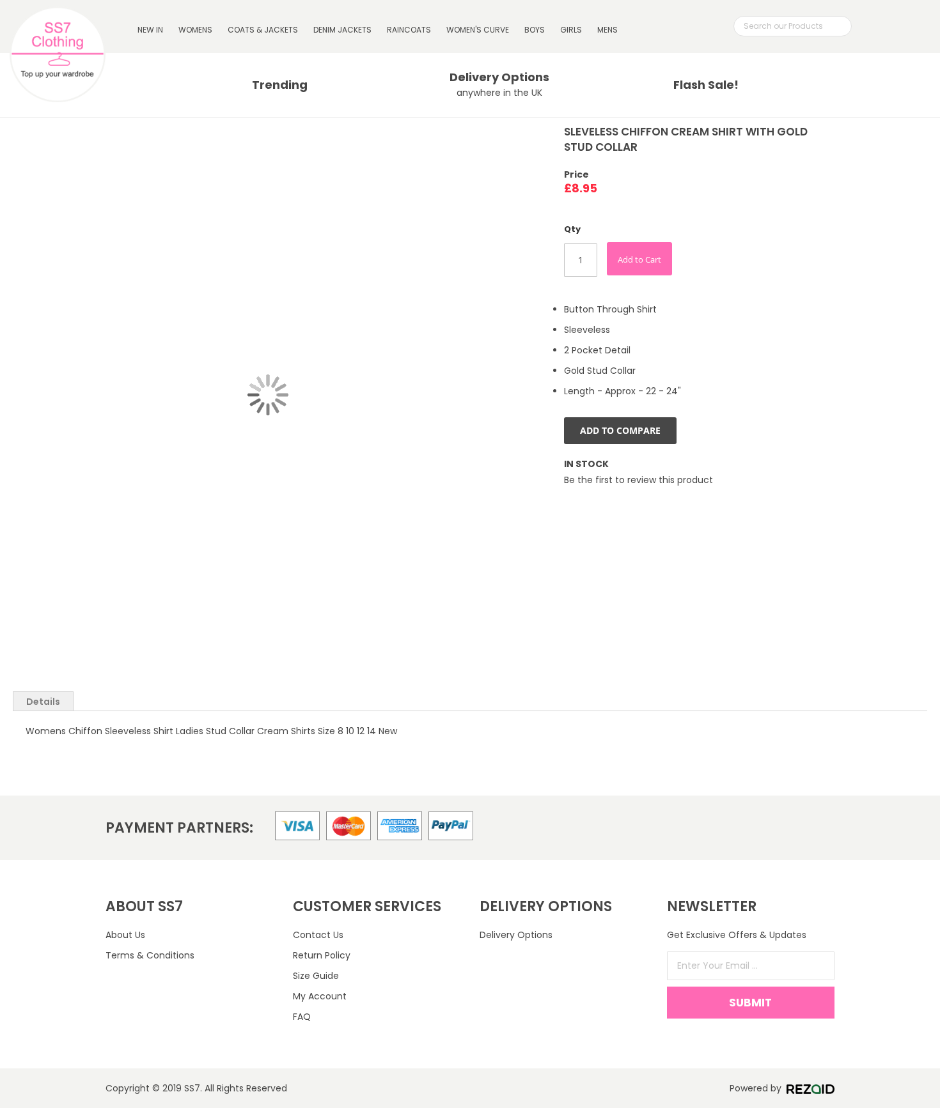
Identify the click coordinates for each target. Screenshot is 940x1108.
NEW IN (150, 29)
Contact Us (318, 934)
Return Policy (321, 955)
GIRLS (571, 29)
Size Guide (316, 975)
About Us (125, 934)
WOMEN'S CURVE (477, 29)
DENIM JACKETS (342, 29)
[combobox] (792, 26)
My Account (320, 996)
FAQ (302, 1016)
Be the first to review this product (638, 479)
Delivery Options (516, 934)
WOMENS (195, 29)
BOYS (534, 29)
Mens (607, 29)
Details (43, 701)
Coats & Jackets (263, 29)
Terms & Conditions (150, 955)
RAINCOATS (409, 29)
